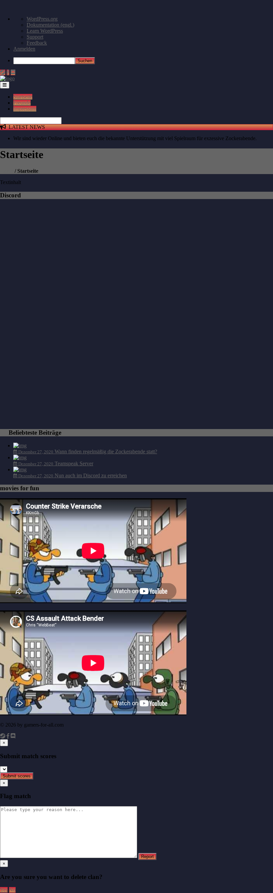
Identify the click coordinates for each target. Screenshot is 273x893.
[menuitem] (143, 60)
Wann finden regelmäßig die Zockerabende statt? (106, 451)
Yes (4, 890)
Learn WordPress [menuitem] (45, 31)
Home (6, 171)
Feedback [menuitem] (37, 43)
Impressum (24, 109)
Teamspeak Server (74, 463)
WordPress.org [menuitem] (42, 19)
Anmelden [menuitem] (24, 49)
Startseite (22, 97)
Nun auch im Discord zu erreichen (91, 475)
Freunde (22, 103)
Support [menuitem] (35, 37)
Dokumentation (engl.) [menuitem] (50, 25)
